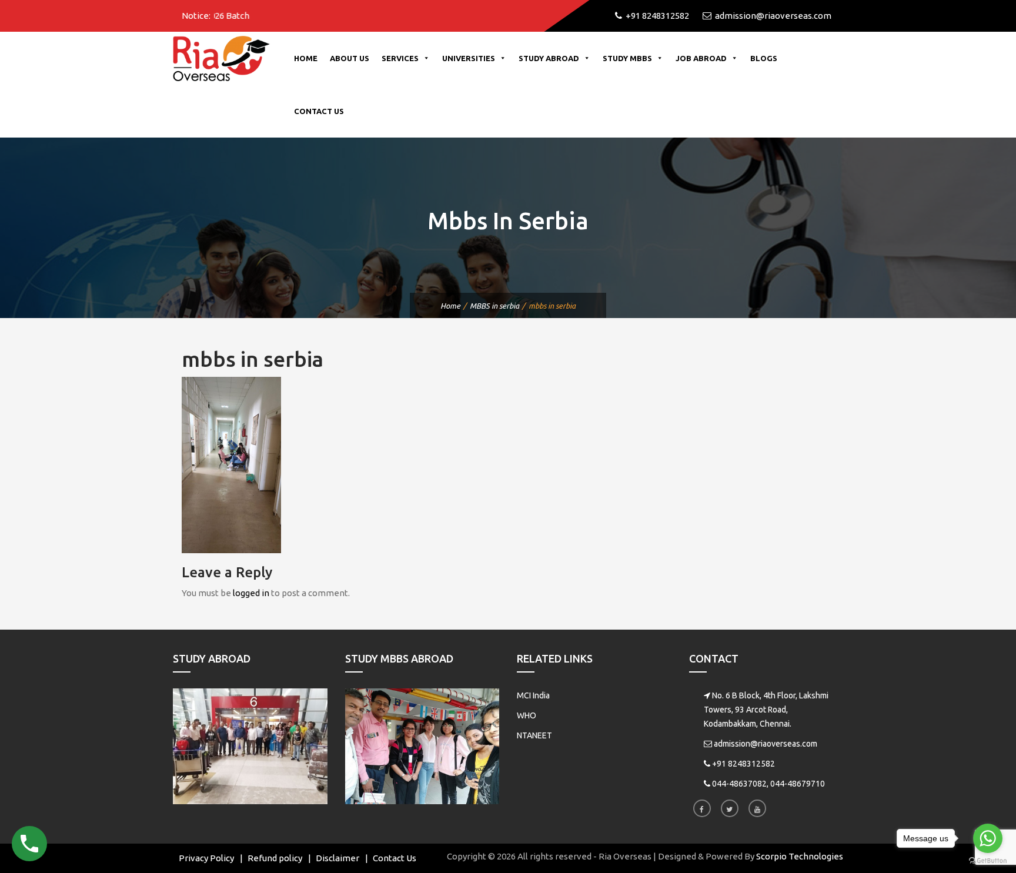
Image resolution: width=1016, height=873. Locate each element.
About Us (349, 58)
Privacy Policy (206, 858)
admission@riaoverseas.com (765, 743)
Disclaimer (337, 858)
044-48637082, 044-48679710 (768, 783)
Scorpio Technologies (799, 856)
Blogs (763, 58)
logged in (251, 593)
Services (400, 58)
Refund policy (275, 858)
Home (305, 58)
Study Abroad (549, 58)
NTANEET (534, 735)
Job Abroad (701, 58)
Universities (468, 58)
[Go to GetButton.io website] (988, 861)
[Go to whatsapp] (987, 838)
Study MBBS (627, 58)
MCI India (533, 695)
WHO (526, 715)
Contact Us (319, 111)
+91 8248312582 (743, 763)
